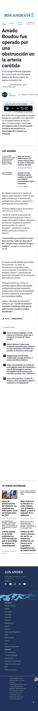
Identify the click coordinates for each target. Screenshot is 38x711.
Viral (6, 644)
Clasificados (9, 658)
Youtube (24, 584)
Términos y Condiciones (13, 661)
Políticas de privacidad (12, 664)
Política (11, 23)
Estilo (6, 635)
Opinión (7, 629)
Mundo (7, 626)
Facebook (6, 584)
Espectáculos (9, 623)
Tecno (7, 641)
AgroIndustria (9, 638)
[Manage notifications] (33, 702)
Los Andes (4, 23)
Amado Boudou (17, 318)
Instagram (10, 584)
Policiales (8, 617)
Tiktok (15, 584)
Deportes (8, 620)
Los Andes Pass (10, 652)
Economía (8, 611)
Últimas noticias (10, 606)
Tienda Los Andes (11, 655)
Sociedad (8, 614)
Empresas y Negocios (12, 632)
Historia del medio (11, 670)
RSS (6, 667)
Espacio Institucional (12, 647)
